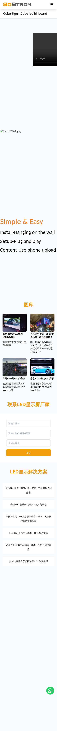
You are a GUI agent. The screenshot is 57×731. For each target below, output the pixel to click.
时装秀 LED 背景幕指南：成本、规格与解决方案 (28, 547)
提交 (28, 452)
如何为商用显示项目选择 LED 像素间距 (28, 561)
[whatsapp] (50, 691)
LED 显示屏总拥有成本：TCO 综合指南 (28, 532)
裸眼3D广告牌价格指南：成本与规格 (28, 504)
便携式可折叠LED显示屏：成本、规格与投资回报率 (29, 490)
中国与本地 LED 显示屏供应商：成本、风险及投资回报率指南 (28, 518)
